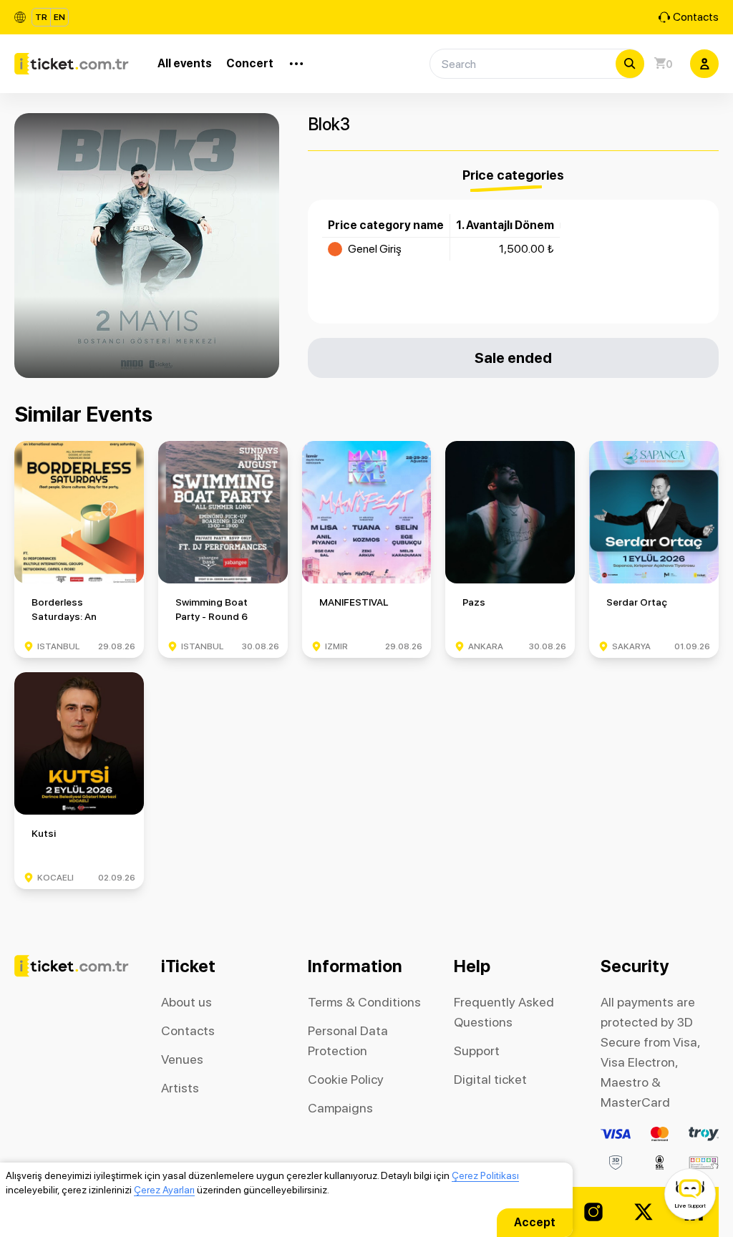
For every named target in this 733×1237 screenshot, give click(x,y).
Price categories (513, 175)
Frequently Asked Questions (504, 1011)
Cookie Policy (346, 1079)
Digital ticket (490, 1079)
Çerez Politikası (485, 1175)
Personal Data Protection (348, 1040)
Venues (182, 1059)
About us (186, 1001)
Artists (180, 1087)
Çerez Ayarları (164, 1189)
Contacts (696, 17)
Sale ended (513, 358)
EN (59, 17)
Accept (534, 1222)
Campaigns (340, 1107)
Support (477, 1050)
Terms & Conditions (364, 1001)
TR (41, 17)
